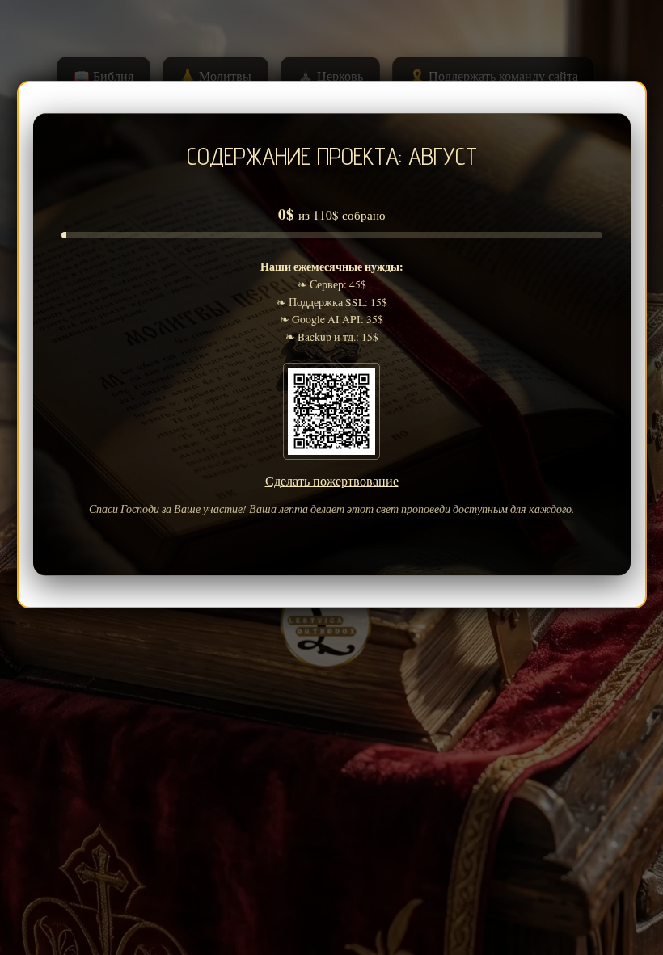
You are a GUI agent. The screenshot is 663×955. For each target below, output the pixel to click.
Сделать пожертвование (332, 480)
